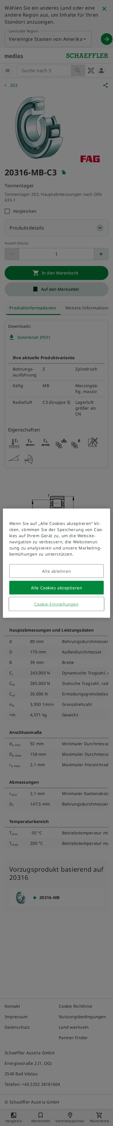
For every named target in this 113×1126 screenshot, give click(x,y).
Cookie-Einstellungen (56, 604)
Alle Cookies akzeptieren (56, 587)
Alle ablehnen (56, 571)
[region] (56, 563)
